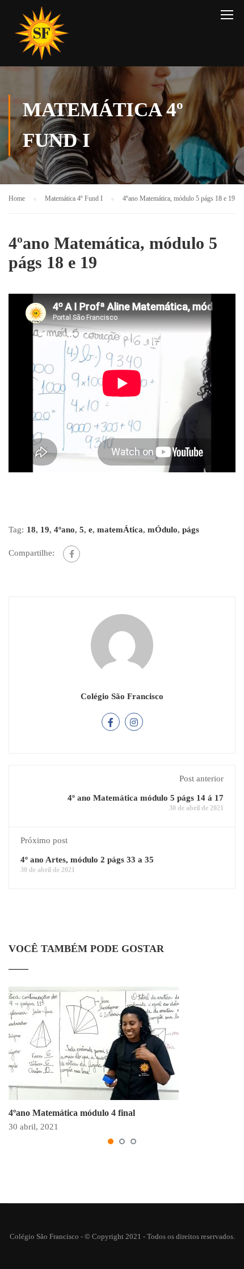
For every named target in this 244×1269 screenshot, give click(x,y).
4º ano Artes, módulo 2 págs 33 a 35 (87, 859)
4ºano (64, 529)
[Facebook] (71, 553)
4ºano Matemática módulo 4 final (72, 1113)
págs (190, 529)
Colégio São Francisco (122, 696)
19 (44, 529)
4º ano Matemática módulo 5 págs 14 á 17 (146, 797)
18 (31, 529)
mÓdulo (163, 529)
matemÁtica (120, 529)
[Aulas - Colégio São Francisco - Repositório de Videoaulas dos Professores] (41, 36)
